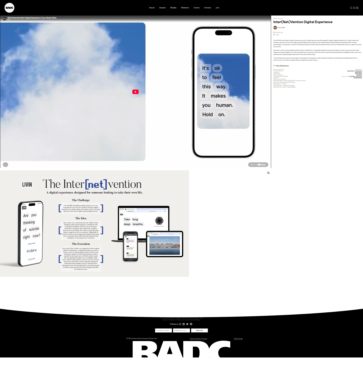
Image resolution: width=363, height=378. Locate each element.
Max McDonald (358, 77)
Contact (204, 338)
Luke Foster (358, 76)
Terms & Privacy (195, 338)
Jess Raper (352, 76)
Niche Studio (238, 338)
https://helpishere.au (282, 65)
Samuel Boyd (350, 70)
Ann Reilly (359, 74)
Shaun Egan (358, 70)
